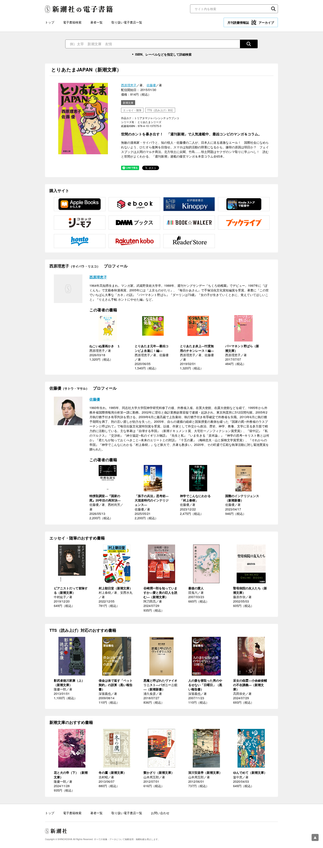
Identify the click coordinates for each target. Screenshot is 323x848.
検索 (273, 9)
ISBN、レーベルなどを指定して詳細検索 (163, 54)
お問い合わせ (160, 813)
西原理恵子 (128, 85)
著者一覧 (96, 22)
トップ (49, 22)
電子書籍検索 (72, 22)
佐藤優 (151, 85)
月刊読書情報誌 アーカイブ (250, 22)
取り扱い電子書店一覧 (126, 22)
